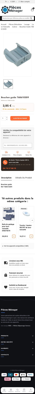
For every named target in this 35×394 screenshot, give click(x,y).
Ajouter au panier (20, 118)
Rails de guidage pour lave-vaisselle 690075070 (8, 227)
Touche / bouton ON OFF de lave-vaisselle (26, 227)
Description (6, 178)
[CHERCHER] (31, 18)
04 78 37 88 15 (9, 168)
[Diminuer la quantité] (7, 119)
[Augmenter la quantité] (7, 117)
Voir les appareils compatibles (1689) (16, 246)
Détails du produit (23, 178)
